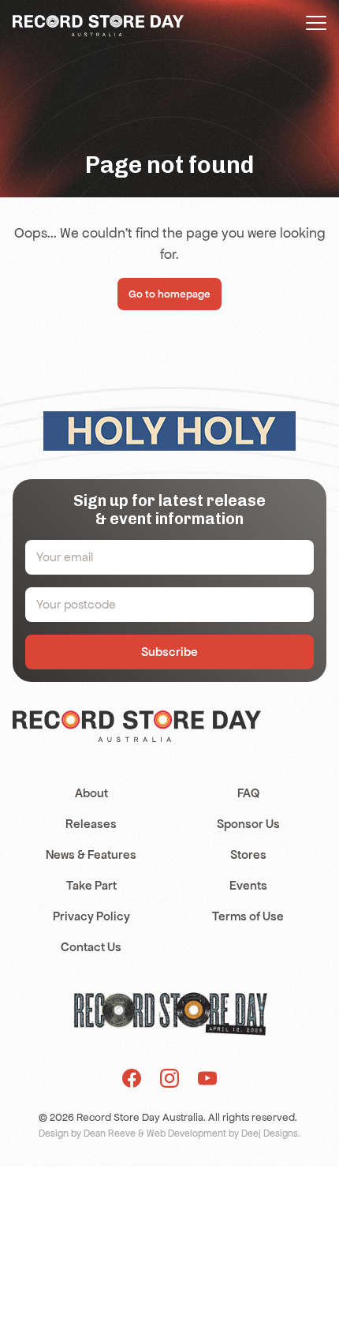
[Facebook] (131, 1078)
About (91, 792)
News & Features (91, 854)
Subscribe (169, 651)
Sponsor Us (248, 823)
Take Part (91, 885)
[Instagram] (169, 1078)
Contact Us (91, 946)
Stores (248, 854)
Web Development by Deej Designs (222, 1133)
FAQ (248, 792)
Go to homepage (169, 294)
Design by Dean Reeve (87, 1133)
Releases (91, 823)
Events (248, 885)
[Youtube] (207, 1078)
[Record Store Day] (98, 24)
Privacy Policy (91, 916)
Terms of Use (248, 916)
